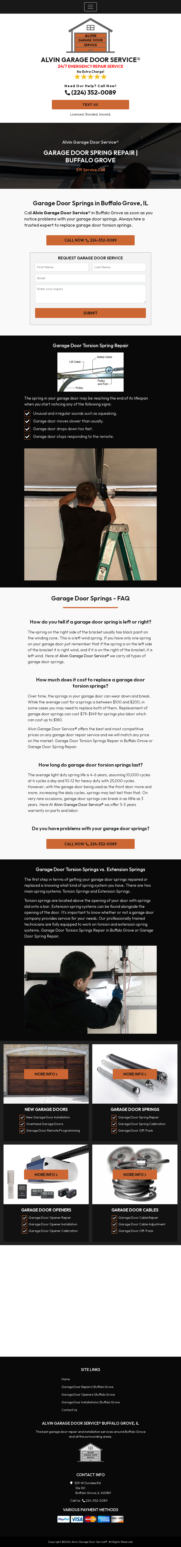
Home (66, 1379)
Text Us (90, 105)
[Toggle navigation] (90, 6)
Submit (90, 313)
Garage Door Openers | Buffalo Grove (88, 1395)
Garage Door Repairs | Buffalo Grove (87, 1387)
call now (90, 240)
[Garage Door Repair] (90, 1452)
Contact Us (69, 1410)
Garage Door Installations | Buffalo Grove (91, 1402)
